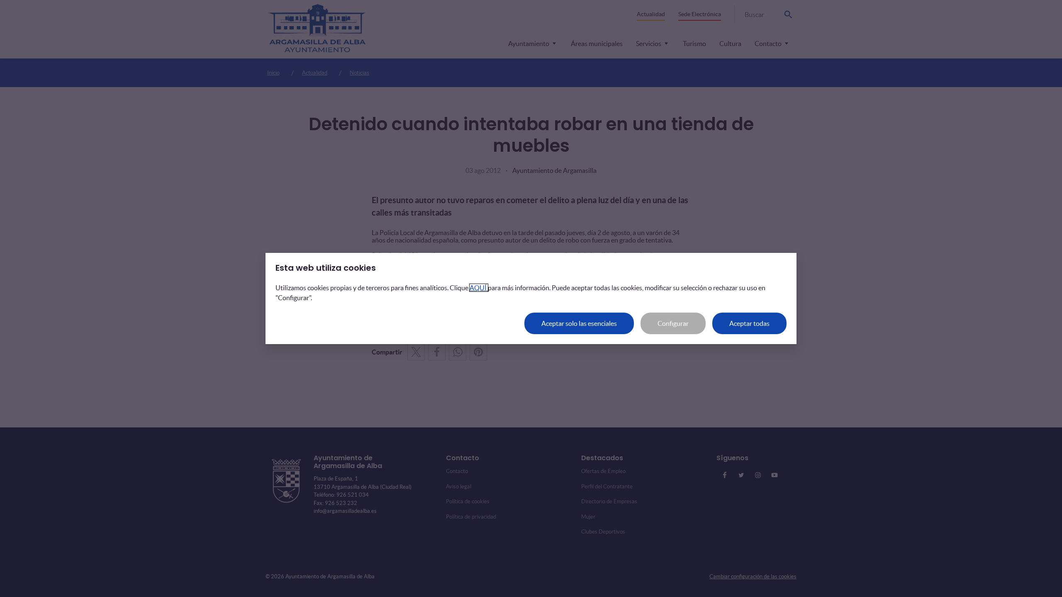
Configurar (673, 323)
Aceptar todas (749, 323)
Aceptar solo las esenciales (579, 323)
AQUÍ (479, 287)
